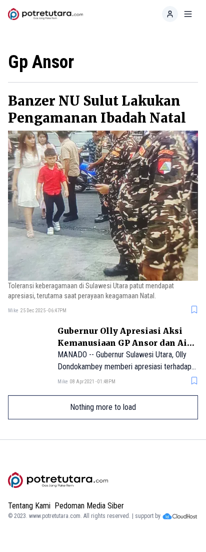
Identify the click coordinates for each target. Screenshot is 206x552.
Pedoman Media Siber (89, 505)
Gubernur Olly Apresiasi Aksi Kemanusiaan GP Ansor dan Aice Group (127, 343)
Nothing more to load (103, 407)
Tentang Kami (29, 505)
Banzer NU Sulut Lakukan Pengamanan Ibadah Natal (97, 109)
